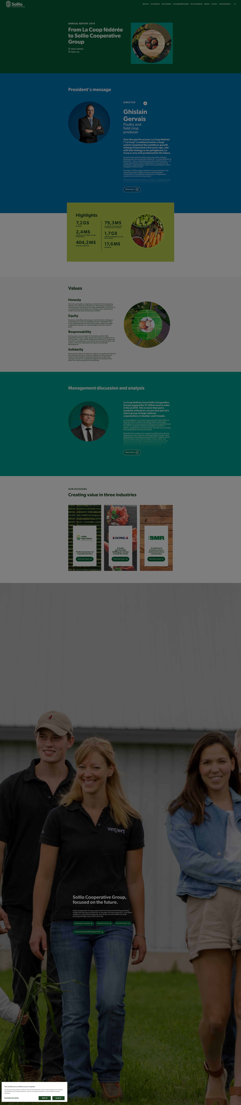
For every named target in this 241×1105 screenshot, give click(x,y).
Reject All (44, 1098)
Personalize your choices (11, 1098)
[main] (34, 1092)
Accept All (58, 1098)
